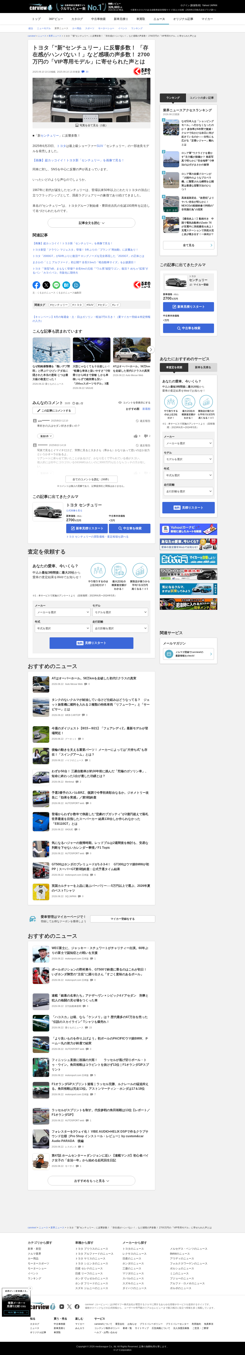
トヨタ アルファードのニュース (94, 1253)
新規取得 (195, 5)
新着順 (146, 408)
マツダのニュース (133, 1273)
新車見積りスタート (90, 528)
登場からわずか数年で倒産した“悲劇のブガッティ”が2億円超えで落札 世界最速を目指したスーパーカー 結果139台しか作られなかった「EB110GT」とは (100, 818)
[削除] (30, 1288)
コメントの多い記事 (202, 97)
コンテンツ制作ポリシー (107, 1328)
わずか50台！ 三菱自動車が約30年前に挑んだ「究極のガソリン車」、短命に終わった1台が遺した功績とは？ (100, 774)
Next (151, 349)
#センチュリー (59, 304)
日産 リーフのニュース (89, 1273)
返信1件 (44, 436)
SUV (100, 146)
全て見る (188, 245)
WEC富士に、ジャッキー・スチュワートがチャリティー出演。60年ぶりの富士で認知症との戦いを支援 (100, 950)
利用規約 (196, 1324)
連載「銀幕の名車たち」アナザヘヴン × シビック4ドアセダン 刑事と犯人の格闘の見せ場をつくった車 (100, 998)
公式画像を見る (74, 510)
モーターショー (37, 1268)
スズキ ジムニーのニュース (91, 1288)
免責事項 (208, 1324)
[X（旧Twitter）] (69, 1306)
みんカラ (79, 1328)
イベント (33, 1273)
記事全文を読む (89, 223)
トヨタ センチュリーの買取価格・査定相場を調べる (97, 536)
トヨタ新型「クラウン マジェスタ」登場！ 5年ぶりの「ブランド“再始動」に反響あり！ (85, 249)
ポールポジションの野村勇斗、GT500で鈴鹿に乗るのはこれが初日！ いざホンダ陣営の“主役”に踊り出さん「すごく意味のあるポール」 (101, 972)
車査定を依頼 (174, 367)
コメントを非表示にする (136, 402)
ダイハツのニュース (134, 1288)
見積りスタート (95, 642)
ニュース (159, 18)
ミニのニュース (179, 1273)
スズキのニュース (133, 1283)
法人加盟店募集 (181, 1328)
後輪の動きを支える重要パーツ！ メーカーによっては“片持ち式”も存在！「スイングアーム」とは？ (99, 752)
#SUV (90, 304)
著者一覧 (127, 1328)
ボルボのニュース (180, 1288)
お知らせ (132, 1324)
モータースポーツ (38, 1263)
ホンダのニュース (133, 1263)
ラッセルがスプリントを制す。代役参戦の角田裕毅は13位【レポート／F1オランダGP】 (101, 1112)
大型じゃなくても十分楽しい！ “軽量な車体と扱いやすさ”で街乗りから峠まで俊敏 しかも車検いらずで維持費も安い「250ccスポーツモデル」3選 (91, 375)
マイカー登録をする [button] (123, 918)
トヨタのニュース (133, 1248)
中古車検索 (98, 18)
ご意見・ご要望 (200, 1328)
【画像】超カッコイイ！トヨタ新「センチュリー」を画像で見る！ (78, 160)
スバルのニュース (133, 1278)
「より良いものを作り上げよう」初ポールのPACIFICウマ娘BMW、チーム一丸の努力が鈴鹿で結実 (100, 1041)
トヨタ (61, 146)
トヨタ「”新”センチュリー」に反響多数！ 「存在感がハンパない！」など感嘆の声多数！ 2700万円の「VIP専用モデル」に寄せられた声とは (91, 55)
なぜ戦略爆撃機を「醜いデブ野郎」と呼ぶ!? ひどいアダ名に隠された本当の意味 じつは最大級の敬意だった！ (51, 373)
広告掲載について (161, 1328)
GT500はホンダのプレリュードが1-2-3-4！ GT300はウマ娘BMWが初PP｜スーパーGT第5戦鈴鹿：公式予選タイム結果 (100, 867)
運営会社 (119, 1324)
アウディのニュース (182, 1258)
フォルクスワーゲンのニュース (188, 1263)
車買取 (140, 18)
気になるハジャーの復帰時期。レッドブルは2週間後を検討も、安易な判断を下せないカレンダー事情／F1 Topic (100, 845)
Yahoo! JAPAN (209, 5)
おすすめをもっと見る (89, 1180)
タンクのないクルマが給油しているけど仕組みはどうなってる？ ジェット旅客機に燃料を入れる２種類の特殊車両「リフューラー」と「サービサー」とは (101, 704)
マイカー (207, 18)
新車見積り (121, 18)
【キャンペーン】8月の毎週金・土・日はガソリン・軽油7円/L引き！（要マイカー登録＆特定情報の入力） (91, 318)
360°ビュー (56, 18)
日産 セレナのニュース (89, 1268)
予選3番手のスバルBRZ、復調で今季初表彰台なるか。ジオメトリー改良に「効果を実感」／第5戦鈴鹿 (100, 795)
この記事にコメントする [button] (56, 410)
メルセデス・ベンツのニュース (188, 1248)
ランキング (173, 97)
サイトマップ (142, 1328)
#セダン (103, 304)
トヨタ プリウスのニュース (91, 1248)
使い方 (79, 403)
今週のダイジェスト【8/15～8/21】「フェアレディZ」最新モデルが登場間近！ (100, 731)
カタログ (77, 18)
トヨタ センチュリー (84, 505)
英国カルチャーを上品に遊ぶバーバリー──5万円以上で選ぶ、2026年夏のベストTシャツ (101, 888)
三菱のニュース (131, 1268)
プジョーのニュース (182, 1278)
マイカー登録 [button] (201, 284)
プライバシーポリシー (151, 1324)
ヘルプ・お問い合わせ (105, 1332)
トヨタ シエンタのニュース (91, 1263)
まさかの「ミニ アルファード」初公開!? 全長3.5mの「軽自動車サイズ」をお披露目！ (84, 262)
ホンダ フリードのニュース (91, 1283)
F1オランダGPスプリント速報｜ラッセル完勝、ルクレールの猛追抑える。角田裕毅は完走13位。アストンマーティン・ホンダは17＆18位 (100, 1086)
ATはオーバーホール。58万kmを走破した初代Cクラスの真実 (131, 368)
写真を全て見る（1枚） (94, 125)
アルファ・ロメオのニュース (187, 1283)
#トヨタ (77, 304)
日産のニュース (131, 1258)
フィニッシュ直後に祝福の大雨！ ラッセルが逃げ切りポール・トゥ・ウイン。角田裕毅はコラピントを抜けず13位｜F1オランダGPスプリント (100, 1064)
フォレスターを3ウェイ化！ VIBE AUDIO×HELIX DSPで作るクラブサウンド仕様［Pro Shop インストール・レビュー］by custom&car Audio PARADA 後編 (100, 1136)
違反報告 (145, 420)
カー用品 (33, 1258)
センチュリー (50, 135)
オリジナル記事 (183, 18)
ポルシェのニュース (182, 1268)
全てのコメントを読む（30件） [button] (91, 479)
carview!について (103, 1324)
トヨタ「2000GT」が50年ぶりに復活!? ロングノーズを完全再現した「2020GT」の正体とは (88, 255)
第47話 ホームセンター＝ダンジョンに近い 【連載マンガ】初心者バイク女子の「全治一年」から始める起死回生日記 (100, 1158)
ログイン (185, 5)
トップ (36, 18)
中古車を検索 (132, 528)
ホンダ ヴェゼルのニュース (91, 1278)
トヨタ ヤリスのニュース (90, 1258)
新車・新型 (34, 1248)
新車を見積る (203, 367)
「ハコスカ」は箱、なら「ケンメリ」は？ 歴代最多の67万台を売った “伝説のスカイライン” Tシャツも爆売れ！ (100, 1019)
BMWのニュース (180, 1253)
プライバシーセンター (177, 1324)
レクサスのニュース (134, 1253)
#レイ (115, 304)
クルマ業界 (34, 1253)
